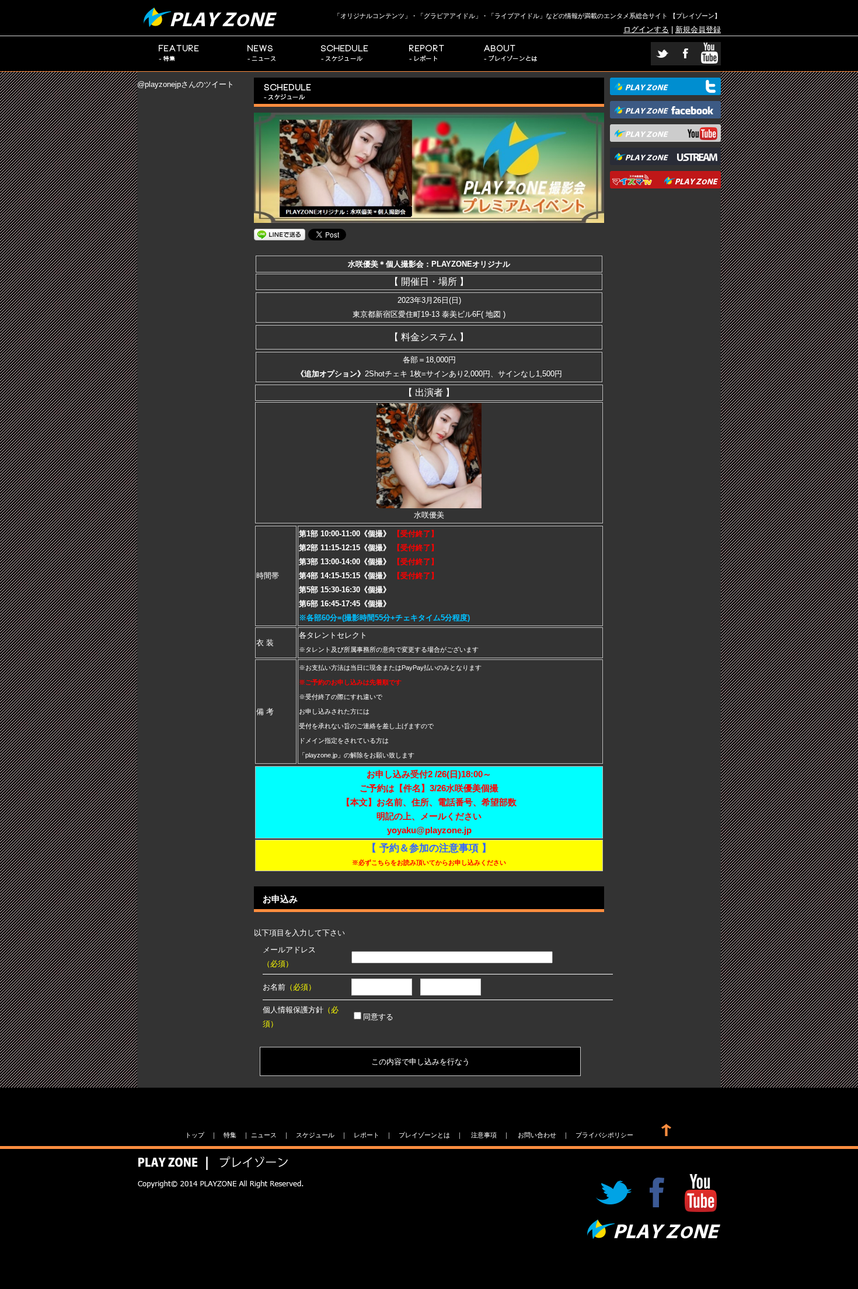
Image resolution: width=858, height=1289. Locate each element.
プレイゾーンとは (511, 53)
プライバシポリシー (604, 1134)
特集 (179, 53)
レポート (427, 53)
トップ (194, 1134)
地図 (493, 314)
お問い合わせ (537, 1134)
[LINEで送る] (279, 233)
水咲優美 (429, 515)
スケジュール (345, 53)
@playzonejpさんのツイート (185, 84)
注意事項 (484, 1134)
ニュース (262, 53)
